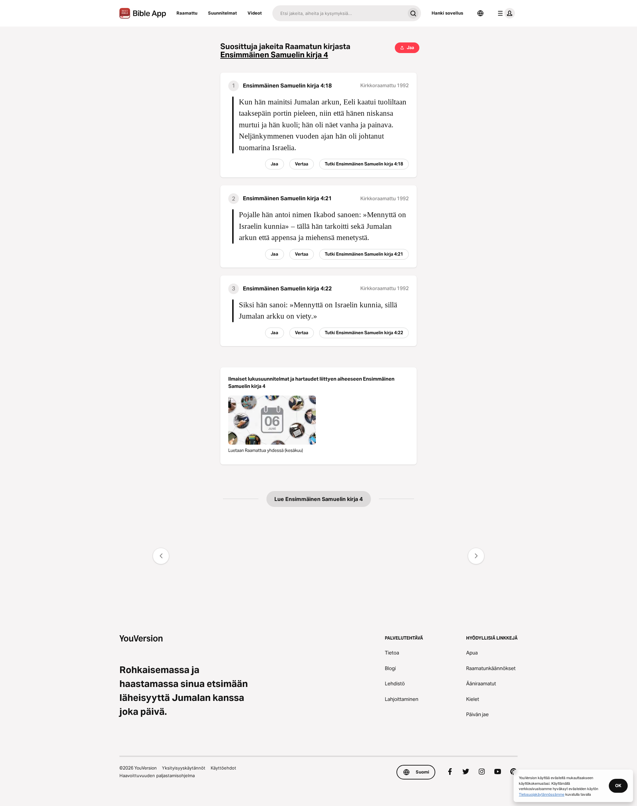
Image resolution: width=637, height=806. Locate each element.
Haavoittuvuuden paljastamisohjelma (157, 775)
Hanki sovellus (447, 13)
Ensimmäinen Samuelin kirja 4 (274, 55)
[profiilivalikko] (505, 13)
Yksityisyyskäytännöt (183, 768)
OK (618, 785)
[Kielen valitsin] (480, 13)
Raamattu (187, 13)
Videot (255, 13)
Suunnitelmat (222, 13)
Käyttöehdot (223, 768)
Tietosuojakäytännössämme (541, 794)
